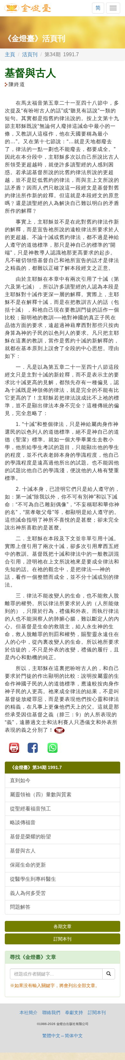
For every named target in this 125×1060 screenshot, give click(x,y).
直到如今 (20, 780)
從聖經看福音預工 (30, 808)
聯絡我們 (51, 1012)
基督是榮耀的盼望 (30, 836)
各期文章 (62, 926)
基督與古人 (23, 850)
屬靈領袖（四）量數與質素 (40, 794)
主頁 (10, 54)
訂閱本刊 (62, 938)
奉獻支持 (74, 1012)
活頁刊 (30, 54)
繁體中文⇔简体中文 (62, 1035)
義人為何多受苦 (28, 893)
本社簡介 (29, 1012)
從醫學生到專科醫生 (33, 879)
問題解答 (20, 907)
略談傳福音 (23, 822)
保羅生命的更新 (28, 865)
